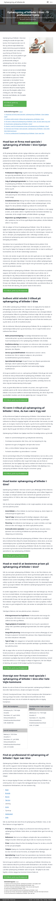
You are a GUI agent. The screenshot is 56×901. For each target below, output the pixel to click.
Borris (7, 797)
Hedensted (9, 814)
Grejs (7, 807)
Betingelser (51, 899)
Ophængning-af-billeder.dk (14, 2)
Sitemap (45, 899)
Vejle (6, 817)
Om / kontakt (36, 899)
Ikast (7, 790)
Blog (41, 899)
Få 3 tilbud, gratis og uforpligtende (28, 23)
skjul (21, 111)
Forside (30, 899)
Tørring (7, 800)
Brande (7, 793)
